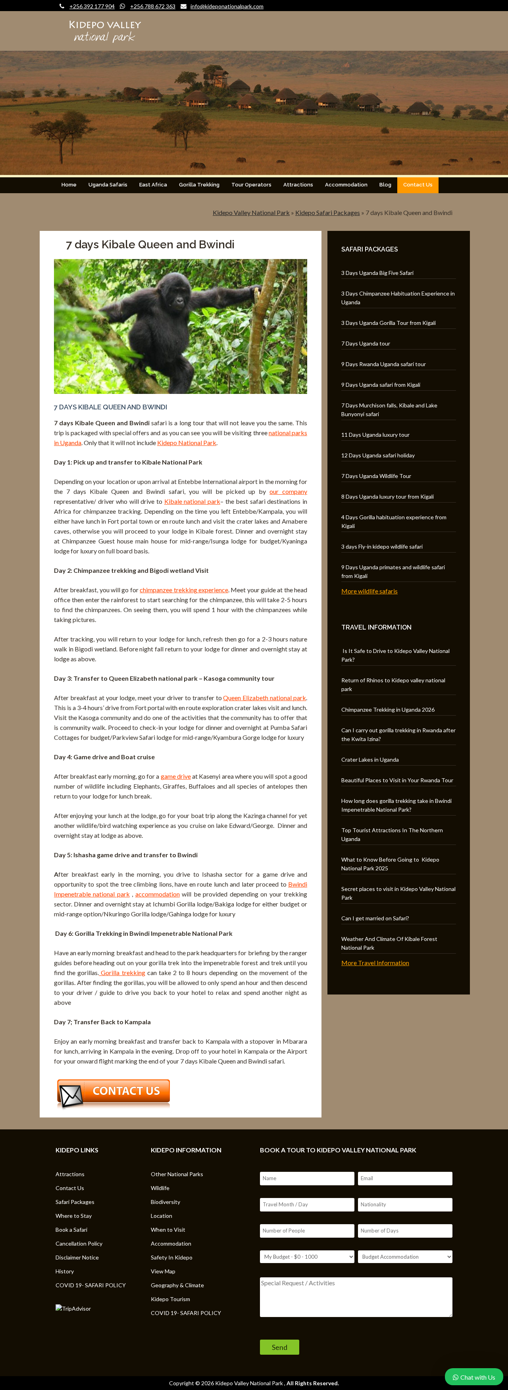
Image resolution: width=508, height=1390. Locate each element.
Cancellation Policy (79, 1243)
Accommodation (346, 185)
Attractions (298, 185)
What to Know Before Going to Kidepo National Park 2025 (390, 864)
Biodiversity (165, 1201)
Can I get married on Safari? (375, 918)
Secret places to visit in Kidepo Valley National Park (398, 893)
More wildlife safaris (369, 591)
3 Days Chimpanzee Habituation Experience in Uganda (398, 297)
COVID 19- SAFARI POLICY (91, 1285)
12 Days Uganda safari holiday (378, 455)
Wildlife (160, 1188)
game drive (176, 776)
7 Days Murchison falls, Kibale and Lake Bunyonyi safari (389, 409)
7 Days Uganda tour (365, 343)
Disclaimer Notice (77, 1257)
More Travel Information (375, 962)
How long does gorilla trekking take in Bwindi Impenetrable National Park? (396, 805)
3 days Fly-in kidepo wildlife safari (382, 546)
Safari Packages (75, 1201)
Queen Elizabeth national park (264, 697)
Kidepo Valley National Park (251, 212)
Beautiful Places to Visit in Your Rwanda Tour (397, 780)
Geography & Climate (177, 1285)
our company (288, 491)
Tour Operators (251, 185)
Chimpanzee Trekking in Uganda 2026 (388, 709)
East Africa (153, 185)
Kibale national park (192, 501)
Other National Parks (177, 1174)
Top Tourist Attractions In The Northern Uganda (392, 834)
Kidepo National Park (186, 442)
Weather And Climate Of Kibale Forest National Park (389, 943)
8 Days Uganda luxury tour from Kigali (387, 496)
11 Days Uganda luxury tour (375, 434)
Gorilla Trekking (199, 185)
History (65, 1271)
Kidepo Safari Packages (327, 212)
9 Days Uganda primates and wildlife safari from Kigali (393, 571)
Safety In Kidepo (171, 1257)
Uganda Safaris (108, 185)
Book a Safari (71, 1229)
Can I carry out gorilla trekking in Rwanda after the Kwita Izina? (398, 734)
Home (69, 185)
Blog (385, 185)
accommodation (157, 894)
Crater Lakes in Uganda (370, 759)
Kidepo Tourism (170, 1299)
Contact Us (418, 185)
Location (161, 1215)
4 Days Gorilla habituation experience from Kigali (393, 521)
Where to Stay (74, 1215)
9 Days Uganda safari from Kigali (380, 384)
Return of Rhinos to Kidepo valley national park (393, 684)
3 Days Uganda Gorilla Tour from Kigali (388, 322)
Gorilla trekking (122, 972)
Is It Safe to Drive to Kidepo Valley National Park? (395, 655)
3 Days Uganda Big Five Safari (377, 272)
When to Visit (168, 1229)
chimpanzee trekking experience (184, 589)
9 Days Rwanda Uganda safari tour (383, 364)
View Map (163, 1271)
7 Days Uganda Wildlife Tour (376, 475)
